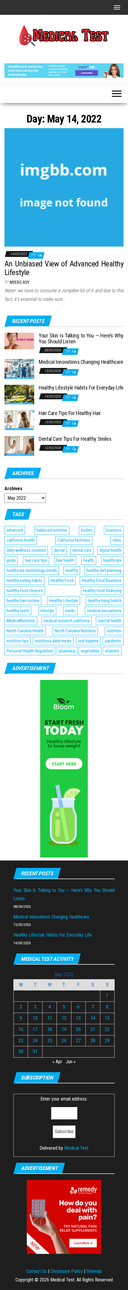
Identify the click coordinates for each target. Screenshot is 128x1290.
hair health (65, 560)
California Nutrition (73, 540)
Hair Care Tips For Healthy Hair (70, 413)
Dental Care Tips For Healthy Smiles (75, 439)
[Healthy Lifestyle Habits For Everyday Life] (19, 394)
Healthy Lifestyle (63, 600)
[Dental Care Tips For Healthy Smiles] (19, 445)
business (113, 530)
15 (107, 1018)
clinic (117, 540)
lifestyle (47, 610)
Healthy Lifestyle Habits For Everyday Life (81, 388)
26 (64, 1040)
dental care (81, 550)
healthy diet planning (103, 570)
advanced (15, 530)
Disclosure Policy (66, 1271)
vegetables (90, 651)
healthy (71, 570)
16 (20, 1029)
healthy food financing (102, 590)
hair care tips (36, 560)
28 (92, 1040)
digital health (110, 550)
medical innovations (104, 610)
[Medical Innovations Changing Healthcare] (19, 368)
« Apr (57, 1061)
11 (49, 1018)
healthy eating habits (24, 580)
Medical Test (76, 1148)
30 (20, 1051)
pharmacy (67, 651)
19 (64, 1029)
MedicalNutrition (21, 620)
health (88, 560)
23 (20, 1040)
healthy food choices (25, 590)
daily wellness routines (26, 550)
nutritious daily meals (53, 641)
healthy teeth (18, 610)
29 (107, 1040)
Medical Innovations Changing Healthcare (81, 362)
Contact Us (36, 1271)
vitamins (112, 651)
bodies (87, 530)
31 (35, 1051)
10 (35, 1018)
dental (59, 550)
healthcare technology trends (32, 570)
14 (92, 1018)
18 (49, 1029)
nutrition (114, 630)
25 (49, 1040)
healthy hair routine (23, 600)
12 (64, 1018)
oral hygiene (88, 641)
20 (78, 1029)
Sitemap (94, 1271)
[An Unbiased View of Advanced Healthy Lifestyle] (64, 187)
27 (78, 1040)
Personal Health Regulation (30, 651)
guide (11, 560)
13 (78, 1018)
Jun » (71, 1061)
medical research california (66, 620)
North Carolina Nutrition (75, 630)
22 (107, 1029)
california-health (21, 540)
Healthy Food (62, 580)
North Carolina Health (25, 630)
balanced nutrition (51, 530)
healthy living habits (104, 600)
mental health (109, 620)
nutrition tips (18, 641)
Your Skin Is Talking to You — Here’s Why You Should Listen (81, 338)
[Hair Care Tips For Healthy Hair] (19, 420)
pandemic (113, 641)
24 (35, 1040)
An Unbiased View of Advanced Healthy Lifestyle (64, 268)
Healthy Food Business (101, 580)
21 (92, 1029)
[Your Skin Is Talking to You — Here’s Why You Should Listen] (19, 340)
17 (35, 1029)
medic (70, 610)
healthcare (112, 560)
